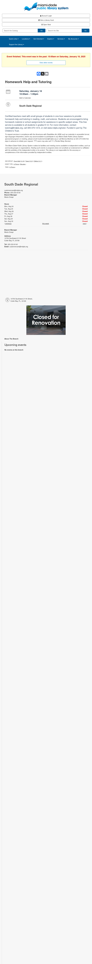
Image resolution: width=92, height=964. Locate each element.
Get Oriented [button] (38, 39)
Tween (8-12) (29, 161)
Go (41, 30)
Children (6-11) (38, 161)
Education (22, 164)
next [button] (84, 223)
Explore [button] (50, 39)
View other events (46, 63)
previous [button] (8, 223)
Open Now (47, 24)
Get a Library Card (47, 20)
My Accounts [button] (73, 39)
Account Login (46, 16)
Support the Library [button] (16, 44)
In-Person (16, 164)
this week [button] (45, 223)
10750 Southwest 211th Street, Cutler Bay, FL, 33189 (22, 300)
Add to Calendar (25, 98)
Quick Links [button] (13, 39)
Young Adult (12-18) (19, 161)
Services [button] (60, 39)
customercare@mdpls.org (13, 190)
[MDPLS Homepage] (46, 6)
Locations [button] (25, 39)
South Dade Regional (30, 105)
